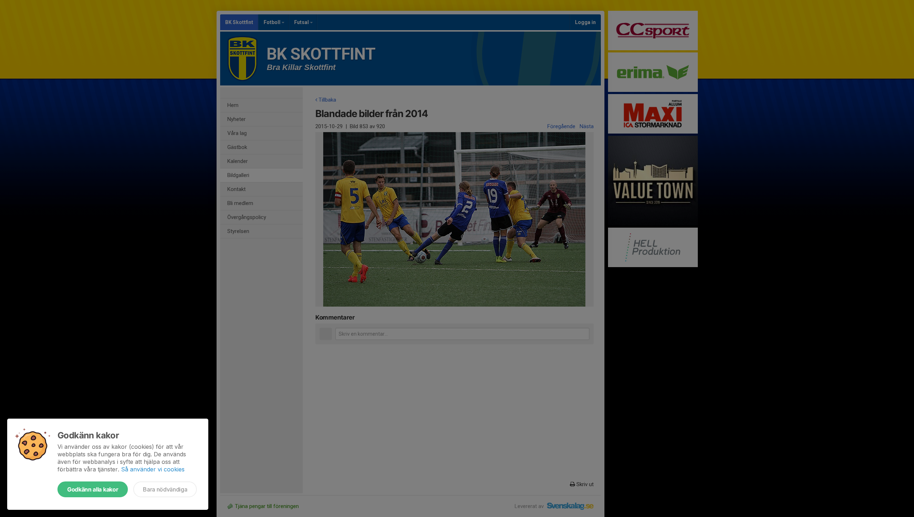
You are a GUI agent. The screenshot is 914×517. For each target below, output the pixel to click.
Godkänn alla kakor (92, 489)
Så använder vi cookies (153, 469)
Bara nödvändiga (165, 489)
